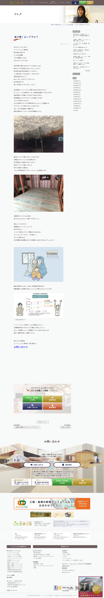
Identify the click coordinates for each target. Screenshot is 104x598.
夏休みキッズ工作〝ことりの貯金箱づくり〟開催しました (81, 63)
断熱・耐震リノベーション (15, 564)
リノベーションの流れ (13, 554)
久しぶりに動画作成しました (80, 47)
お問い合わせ (21, 346)
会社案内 (65, 552)
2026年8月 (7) (76, 81)
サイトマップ (66, 572)
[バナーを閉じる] (101, 578)
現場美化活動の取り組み (14, 570)
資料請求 (64, 568)
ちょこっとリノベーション (15, 558)
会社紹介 (68, 2)
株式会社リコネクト (72, 595)
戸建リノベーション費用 (14, 556)
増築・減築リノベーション (15, 566)
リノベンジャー (67, 558)
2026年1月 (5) (76, 96)
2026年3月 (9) (76, 92)
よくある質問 (37, 558)
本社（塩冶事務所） (13, 587)
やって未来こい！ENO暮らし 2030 (72, 560)
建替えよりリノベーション (15, 568)
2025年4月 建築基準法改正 (15, 572)
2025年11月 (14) (77, 101)
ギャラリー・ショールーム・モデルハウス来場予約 (76, 564)
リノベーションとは (13, 552)
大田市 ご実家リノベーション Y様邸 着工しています (81, 40)
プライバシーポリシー (68, 570)
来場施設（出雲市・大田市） (53, 2)
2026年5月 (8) (76, 87)
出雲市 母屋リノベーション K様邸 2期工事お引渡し (81, 57)
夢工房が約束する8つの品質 (42, 554)
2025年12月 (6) (77, 99)
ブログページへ (42, 422)
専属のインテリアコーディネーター (44, 556)
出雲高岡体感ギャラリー (14, 583)
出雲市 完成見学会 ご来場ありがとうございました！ (81, 50)
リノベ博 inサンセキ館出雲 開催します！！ (81, 44)
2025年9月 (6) (76, 105)
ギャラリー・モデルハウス (14, 581)
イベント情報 (40, 2)
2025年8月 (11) (77, 108)
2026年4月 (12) (77, 90)
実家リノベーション (13, 562)
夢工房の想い (37, 552)
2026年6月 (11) (77, 85)
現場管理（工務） (39, 564)
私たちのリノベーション (32, 2)
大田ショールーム (12, 590)
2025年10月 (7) (77, 103)
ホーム (26, 2)
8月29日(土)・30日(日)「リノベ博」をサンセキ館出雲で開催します (81, 36)
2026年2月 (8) (76, 94)
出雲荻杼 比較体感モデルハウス (16, 585)
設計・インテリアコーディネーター (44, 566)
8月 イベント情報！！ (79, 60)
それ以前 (75, 110)
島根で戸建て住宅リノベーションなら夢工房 (41, 595)
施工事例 (46, 2)
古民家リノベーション (13, 560)
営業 (35, 568)
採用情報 (35, 562)
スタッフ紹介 (66, 554)
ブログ (65, 556)
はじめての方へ (61, 2)
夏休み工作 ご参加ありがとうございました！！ (81, 67)
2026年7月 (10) (77, 83)
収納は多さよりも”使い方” (79, 54)
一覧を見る (87, 70)
